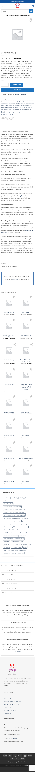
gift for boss (25, 518)
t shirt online (21, 553)
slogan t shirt (7, 553)
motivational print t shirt (20, 532)
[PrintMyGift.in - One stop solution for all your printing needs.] (17, 5)
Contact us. (17, 651)
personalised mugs (8, 538)
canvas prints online (27, 105)
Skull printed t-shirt (13, 550)
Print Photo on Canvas (6, 112)
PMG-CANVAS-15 (9, 360)
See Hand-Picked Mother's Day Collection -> (17, 15)
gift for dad (16, 524)
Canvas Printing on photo (18, 103)
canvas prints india (17, 105)
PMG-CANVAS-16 (9, 458)
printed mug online (17, 544)
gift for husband (16, 527)
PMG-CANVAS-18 (9, 435)
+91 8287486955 (12, 738)
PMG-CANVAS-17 (26, 412)
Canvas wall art (5, 107)
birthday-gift (23, 497)
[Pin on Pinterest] (12, 118)
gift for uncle (7, 530)
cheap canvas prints (24, 107)
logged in (15, 279)
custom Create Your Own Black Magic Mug (14, 515)
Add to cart (16, 85)
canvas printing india (6, 103)
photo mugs (7, 541)
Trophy (14, 553)
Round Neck (7, 547)
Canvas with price (13, 107)
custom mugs (7, 518)
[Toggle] (3, 570)
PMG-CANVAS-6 (26, 312)
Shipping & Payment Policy (12, 701)
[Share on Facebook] (6, 118)
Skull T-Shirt (22, 550)
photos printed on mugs (17, 541)
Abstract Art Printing (9, 101)
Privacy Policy (8, 707)
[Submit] (31, 11)
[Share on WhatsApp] (3, 118)
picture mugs (7, 544)
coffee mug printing (9, 500)
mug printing (14, 535)
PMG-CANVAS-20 (9, 412)
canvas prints (8, 105)
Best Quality (15, 497)
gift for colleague (8, 524)
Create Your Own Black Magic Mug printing (14, 512)
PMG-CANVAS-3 (26, 435)
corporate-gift (18, 500)
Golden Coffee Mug (16, 530)
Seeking (25, 547)
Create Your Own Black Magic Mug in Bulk (14, 509)
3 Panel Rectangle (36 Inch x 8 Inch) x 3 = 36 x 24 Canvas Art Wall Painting (26, 387)
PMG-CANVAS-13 (9, 312)
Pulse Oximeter (10, 99)
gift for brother (26, 521)
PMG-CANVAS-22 (26, 335)
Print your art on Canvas (19, 112)
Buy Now (17, 90)
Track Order (8, 698)
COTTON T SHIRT (8, 503)
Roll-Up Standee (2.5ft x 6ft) (9, 336)
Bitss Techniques (27, 765)
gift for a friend (16, 518)
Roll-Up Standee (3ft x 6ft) (26, 458)
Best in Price (7, 497)
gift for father (7, 527)
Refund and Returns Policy (12, 704)
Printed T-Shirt (27, 544)
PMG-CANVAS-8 (26, 481)
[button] (2, 6)
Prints (27, 112)
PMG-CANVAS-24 (9, 481)
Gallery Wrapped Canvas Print (16, 109)
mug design (7, 535)
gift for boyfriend (8, 521)
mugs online (23, 535)
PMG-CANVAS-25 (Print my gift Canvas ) (26, 360)
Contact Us (7, 713)
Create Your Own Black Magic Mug (12, 506)
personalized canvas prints (11, 111)
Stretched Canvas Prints (7, 114)
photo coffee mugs (19, 538)
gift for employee (25, 524)
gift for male (25, 527)
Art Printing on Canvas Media (22, 101)
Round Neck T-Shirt (16, 547)
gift (21, 196)
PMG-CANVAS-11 (9, 384)
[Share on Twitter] (9, 118)
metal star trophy (8, 532)
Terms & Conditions (10, 710)
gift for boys (17, 521)
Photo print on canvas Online (26, 111)
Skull (5, 550)
